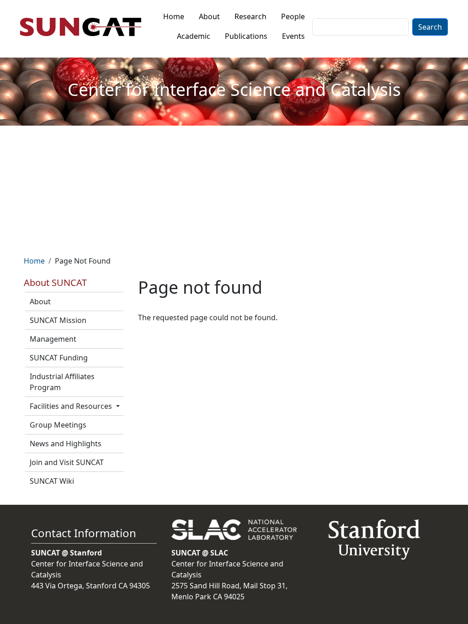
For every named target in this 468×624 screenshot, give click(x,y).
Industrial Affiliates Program (62, 381)
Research (250, 16)
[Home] (84, 27)
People (293, 16)
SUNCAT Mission (58, 320)
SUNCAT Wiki (52, 481)
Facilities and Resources (71, 406)
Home (173, 16)
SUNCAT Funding (59, 358)
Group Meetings (58, 425)
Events (293, 36)
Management (53, 339)
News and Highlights (65, 444)
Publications (246, 36)
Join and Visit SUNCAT (67, 462)
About (209, 16)
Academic (193, 36)
